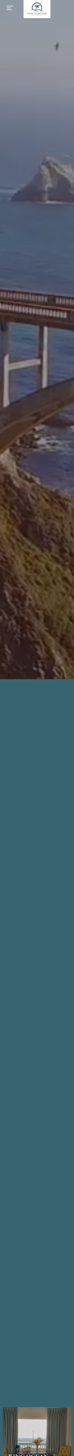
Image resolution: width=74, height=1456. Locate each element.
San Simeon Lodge (37, 9)
